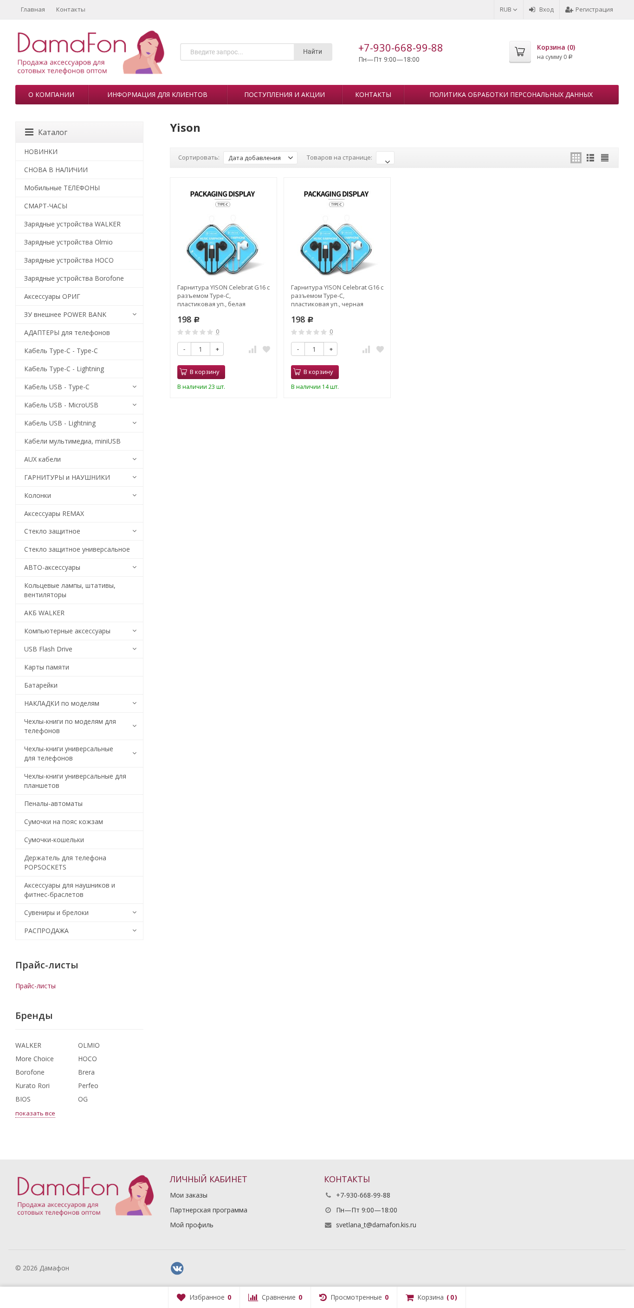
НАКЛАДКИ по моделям (61, 703)
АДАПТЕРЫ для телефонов (67, 332)
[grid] (576, 157)
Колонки (37, 495)
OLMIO (89, 1045)
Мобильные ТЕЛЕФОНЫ (62, 187)
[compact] (604, 157)
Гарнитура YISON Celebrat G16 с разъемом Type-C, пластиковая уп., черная (337, 295)
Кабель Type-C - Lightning (64, 368)
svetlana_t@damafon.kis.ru (376, 1224)
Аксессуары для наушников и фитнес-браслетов (69, 890)
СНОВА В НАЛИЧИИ (56, 169)
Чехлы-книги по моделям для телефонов (70, 726)
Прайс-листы (35, 985)
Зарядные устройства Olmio (68, 242)
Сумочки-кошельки (54, 839)
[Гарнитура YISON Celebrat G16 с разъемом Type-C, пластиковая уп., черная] (337, 231)
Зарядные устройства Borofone (74, 278)
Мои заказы (188, 1195)
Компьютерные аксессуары (67, 630)
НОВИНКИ (41, 151)
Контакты (70, 9)
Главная (33, 9)
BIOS (23, 1099)
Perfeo (88, 1085)
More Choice (34, 1058)
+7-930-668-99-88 (400, 47)
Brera (86, 1072)
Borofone (30, 1072)
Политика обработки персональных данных (511, 94)
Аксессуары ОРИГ (52, 296)
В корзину (205, 371)
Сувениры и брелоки (56, 912)
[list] (590, 157)
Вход (546, 9)
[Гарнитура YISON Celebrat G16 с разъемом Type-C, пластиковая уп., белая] (223, 231)
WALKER (28, 1045)
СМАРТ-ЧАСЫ (45, 205)
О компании (51, 94)
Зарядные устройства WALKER (72, 223)
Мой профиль (191, 1224)
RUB (506, 9)
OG (83, 1099)
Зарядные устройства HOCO (69, 260)
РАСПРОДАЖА (46, 930)
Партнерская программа (208, 1209)
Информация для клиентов (157, 94)
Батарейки (41, 685)
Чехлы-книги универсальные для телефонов (68, 753)
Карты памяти (46, 667)
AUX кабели (42, 459)
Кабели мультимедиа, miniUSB (72, 441)
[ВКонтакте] (177, 1268)
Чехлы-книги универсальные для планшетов (75, 781)
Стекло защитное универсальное (77, 549)
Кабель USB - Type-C (57, 386)
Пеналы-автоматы (53, 803)
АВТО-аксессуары (52, 567)
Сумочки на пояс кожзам (63, 821)
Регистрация (594, 9)
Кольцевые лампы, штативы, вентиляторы (70, 590)
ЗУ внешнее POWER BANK (65, 314)
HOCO (87, 1058)
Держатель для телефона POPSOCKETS (65, 862)
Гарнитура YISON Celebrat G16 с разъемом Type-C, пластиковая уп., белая (223, 295)
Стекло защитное (52, 531)
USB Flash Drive (48, 648)
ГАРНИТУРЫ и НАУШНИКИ (67, 477)
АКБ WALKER (44, 612)
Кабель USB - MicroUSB (61, 404)
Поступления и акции (284, 94)
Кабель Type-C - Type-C (61, 350)
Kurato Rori (32, 1085)
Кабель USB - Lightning (60, 423)
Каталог (52, 132)
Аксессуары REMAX (54, 513)
